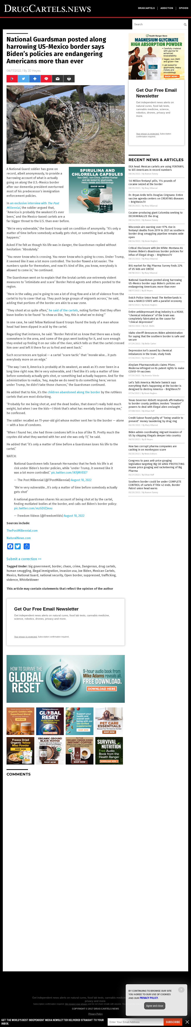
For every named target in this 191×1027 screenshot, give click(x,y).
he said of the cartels (63, 310)
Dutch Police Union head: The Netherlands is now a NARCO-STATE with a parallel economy (155, 299)
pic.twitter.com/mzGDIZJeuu (33, 508)
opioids (183, 8)
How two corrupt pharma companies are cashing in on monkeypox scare (153, 448)
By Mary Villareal (149, 188)
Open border (73, 575)
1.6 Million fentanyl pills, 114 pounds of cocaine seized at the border (152, 182)
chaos (67, 566)
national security (51, 575)
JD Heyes (34, 70)
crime (76, 566)
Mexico (11, 575)
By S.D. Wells (148, 326)
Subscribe (173, 1022)
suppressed (92, 575)
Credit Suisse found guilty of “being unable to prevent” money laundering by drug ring (156, 419)
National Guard (28, 575)
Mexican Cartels (104, 571)
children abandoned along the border (74, 392)
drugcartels (146, 8)
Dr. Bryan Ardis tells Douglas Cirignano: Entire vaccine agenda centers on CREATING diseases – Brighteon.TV (156, 198)
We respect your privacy (76, 1004)
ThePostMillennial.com (22, 530)
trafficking (108, 575)
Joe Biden (84, 571)
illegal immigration (45, 571)
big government (39, 566)
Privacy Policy (95, 1014)
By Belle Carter (149, 343)
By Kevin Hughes (149, 241)
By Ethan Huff (148, 358)
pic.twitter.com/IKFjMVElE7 (69, 472)
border (56, 566)
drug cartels (106, 566)
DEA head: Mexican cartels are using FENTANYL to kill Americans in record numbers (156, 168)
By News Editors (149, 454)
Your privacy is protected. (25, 637)
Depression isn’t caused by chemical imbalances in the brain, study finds (150, 352)
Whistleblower (29, 579)
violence (12, 579)
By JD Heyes (147, 290)
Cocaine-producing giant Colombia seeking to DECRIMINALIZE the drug (156, 214)
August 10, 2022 (81, 480)
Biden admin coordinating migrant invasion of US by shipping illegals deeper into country (155, 434)
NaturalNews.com (19, 538)
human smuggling (19, 571)
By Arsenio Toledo (150, 375)
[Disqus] (66, 825)
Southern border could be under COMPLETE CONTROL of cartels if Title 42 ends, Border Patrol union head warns (155, 485)
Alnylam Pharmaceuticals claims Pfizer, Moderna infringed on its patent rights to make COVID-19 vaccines (156, 368)
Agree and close (154, 1005)
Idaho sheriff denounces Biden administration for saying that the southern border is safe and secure (156, 336)
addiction (166, 8)
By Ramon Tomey (150, 174)
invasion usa (68, 571)
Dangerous (89, 566)
